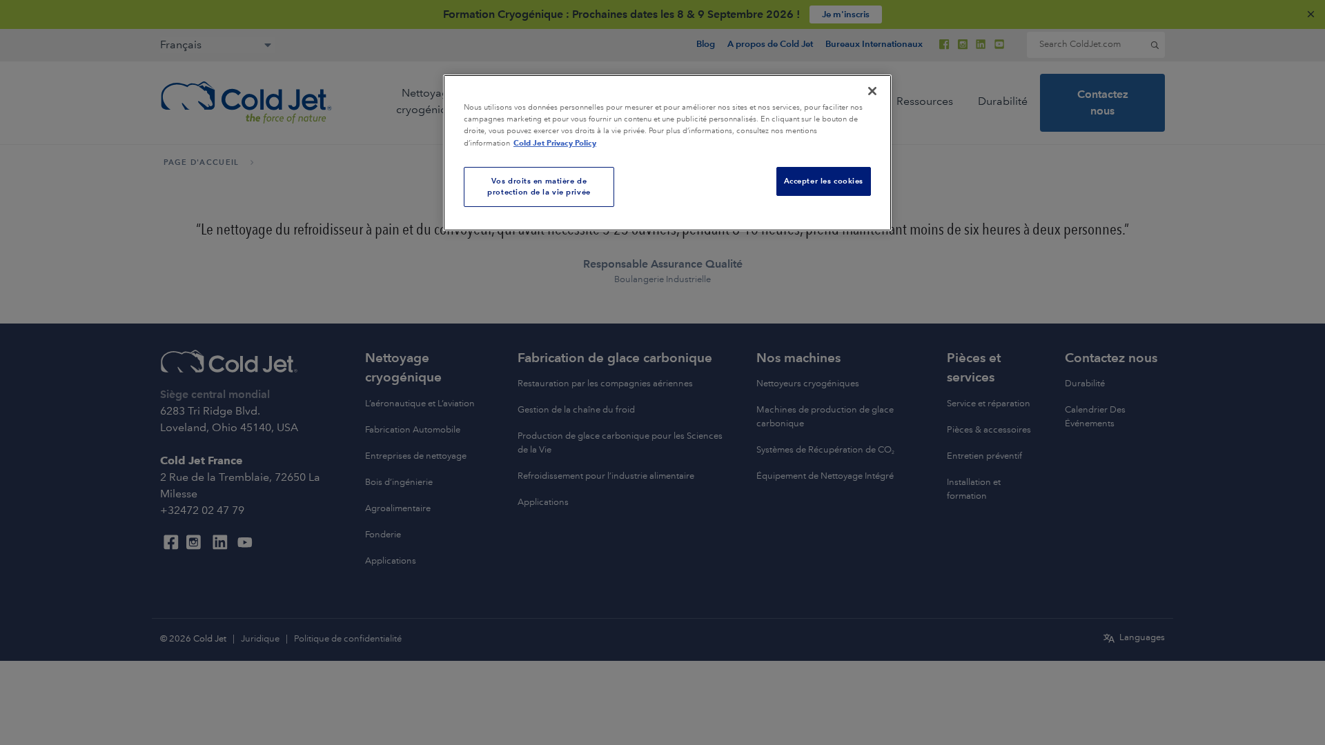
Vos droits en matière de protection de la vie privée (538, 186)
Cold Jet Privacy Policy (554, 143)
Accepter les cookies (823, 181)
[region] (667, 152)
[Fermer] (872, 91)
